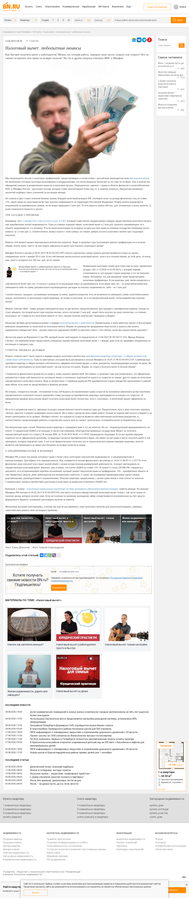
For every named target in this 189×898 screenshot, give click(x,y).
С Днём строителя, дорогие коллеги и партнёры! (57, 777)
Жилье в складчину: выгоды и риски (50, 770)
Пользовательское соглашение (64, 845)
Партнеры (121, 845)
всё (89, 20)
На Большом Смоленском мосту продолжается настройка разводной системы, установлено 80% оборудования (83, 720)
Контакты (160, 842)
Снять (39, 6)
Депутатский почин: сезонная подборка (51, 766)
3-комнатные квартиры (17, 813)
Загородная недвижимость (18, 856)
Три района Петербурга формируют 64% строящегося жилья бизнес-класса (71, 725)
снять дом (156, 816)
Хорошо (35, 892)
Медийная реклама (57, 856)
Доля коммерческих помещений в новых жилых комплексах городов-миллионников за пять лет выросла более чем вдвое (89, 714)
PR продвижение (56, 859)
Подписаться (58, 587)
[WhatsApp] (50, 555)
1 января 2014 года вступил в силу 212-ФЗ (44, 220)
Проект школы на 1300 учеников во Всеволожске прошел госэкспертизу (71, 735)
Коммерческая (71, 6)
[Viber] (54, 555)
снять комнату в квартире (92, 816)
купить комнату (12, 816)
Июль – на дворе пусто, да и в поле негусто (54, 783)
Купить (29, 6)
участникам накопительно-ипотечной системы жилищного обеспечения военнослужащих (72, 488)
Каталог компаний (126, 842)
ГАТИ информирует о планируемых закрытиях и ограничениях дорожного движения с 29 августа (83, 732)
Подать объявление (157, 7)
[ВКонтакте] (41, 555)
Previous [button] (8, 528)
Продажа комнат (12, 842)
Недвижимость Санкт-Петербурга (17, 32)
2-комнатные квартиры (17, 809)
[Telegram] (46, 555)
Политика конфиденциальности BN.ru (67, 842)
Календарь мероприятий (130, 849)
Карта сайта (53, 852)
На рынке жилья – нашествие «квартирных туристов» (60, 773)
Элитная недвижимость (16, 852)
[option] (24, 528)
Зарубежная (88, 6)
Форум (159, 839)
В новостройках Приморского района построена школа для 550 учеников (70, 728)
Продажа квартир (12, 839)
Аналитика (117, 6)
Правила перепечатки (59, 839)
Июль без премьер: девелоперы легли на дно (55, 780)
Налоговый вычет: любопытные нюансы (73, 32)
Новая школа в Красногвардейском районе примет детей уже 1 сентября (70, 752)
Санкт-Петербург (10, 10)
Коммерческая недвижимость (20, 859)
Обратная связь (164, 849)
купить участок (159, 813)
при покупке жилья (139, 178)
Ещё (128, 6)
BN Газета (103, 6)
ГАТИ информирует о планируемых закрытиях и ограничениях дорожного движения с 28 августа (83, 749)
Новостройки (52, 6)
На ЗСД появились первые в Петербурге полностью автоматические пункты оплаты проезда (82, 739)
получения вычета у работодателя (77, 322)
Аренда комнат (11, 849)
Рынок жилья (48, 32)
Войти (183, 6)
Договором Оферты (120, 578)
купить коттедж (159, 809)
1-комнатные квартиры (17, 805)
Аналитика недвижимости (130, 839)
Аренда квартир (11, 845)
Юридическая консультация (170, 845)
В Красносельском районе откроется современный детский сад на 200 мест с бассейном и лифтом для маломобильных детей (87, 744)
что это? (162, 789)
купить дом (156, 805)
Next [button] (149, 528)
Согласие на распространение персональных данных (76, 849)
